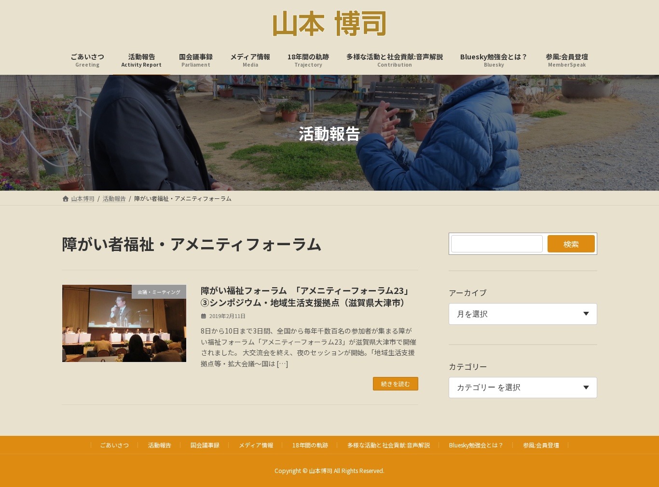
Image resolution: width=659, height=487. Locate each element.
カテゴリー (468, 366)
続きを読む (395, 383)
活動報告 (159, 445)
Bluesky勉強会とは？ (476, 445)
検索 (571, 244)
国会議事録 (205, 445)
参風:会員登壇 (541, 445)
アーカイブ (468, 292)
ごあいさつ (114, 445)
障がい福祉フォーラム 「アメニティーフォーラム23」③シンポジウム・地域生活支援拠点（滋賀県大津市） (307, 296)
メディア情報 (256, 445)
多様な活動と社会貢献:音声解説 (388, 445)
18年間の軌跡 (310, 445)
